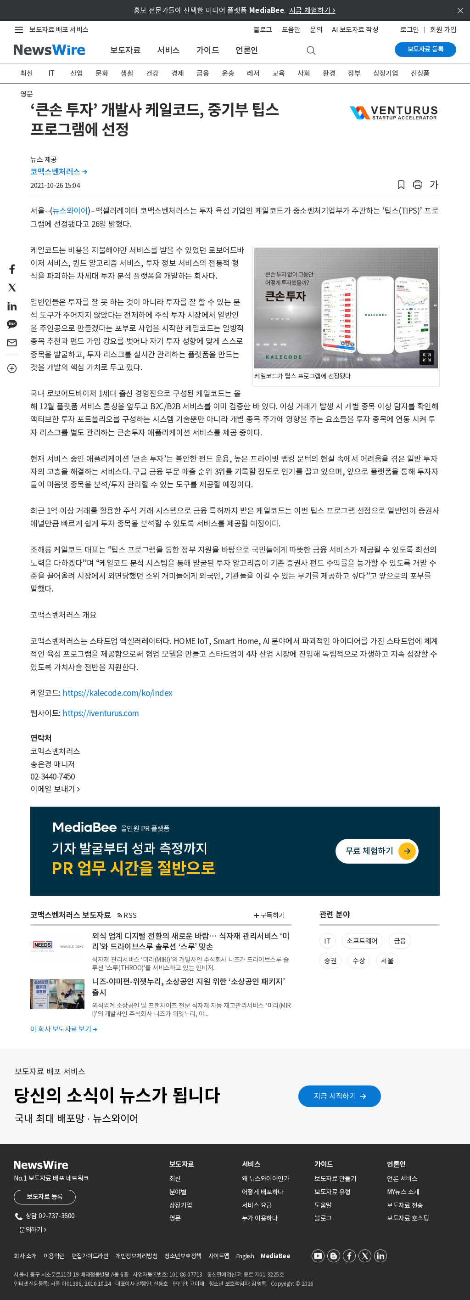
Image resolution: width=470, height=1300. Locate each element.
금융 (202, 73)
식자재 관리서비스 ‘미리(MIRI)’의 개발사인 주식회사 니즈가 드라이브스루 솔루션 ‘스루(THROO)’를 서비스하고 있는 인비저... (190, 963)
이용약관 (54, 1256)
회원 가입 (443, 29)
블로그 (262, 29)
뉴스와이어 (70, 211)
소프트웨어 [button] (362, 941)
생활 (127, 73)
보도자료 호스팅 (408, 1218)
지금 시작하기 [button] (335, 1096)
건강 (152, 73)
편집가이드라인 (90, 1256)
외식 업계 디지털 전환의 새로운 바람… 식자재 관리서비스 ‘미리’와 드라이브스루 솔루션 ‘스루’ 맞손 (190, 941)
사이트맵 (218, 1256)
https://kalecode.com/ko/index (117, 693)
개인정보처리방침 (136, 1256)
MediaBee (275, 1256)
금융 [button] (400, 941)
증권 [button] (330, 960)
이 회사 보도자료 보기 (63, 1029)
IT (52, 73)
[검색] (311, 51)
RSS (130, 915)
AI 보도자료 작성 (355, 29)
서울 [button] (387, 960)
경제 (177, 73)
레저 (253, 73)
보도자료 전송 (405, 1205)
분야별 (178, 1192)
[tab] (202, 1164)
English (245, 1256)
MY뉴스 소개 (403, 1192)
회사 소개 (25, 1256)
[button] (401, 185)
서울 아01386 (66, 1283)
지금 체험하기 (312, 10)
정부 (354, 73)
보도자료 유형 (332, 1192)
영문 (26, 94)
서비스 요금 (257, 1205)
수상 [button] (358, 960)
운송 (228, 73)
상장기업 (385, 73)
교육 (278, 73)
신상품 (420, 73)
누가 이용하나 (260, 1218)
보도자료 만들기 (335, 1179)
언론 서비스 (402, 1179)
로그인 (409, 29)
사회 (303, 73)
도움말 (291, 29)
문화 (101, 73)
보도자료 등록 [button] (45, 1197)
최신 (26, 73)
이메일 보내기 (55, 789)
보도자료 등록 (426, 49)
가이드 (207, 50)
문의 (316, 29)
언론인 (246, 50)
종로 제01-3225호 (263, 1274)
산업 (76, 73)
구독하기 (272, 915)
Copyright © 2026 (292, 1283)
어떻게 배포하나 (263, 1192)
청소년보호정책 (182, 1256)
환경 (329, 73)
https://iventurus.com (100, 713)
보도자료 (125, 50)
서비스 (168, 50)
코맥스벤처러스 (58, 172)
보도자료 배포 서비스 (59, 29)
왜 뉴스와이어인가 (266, 1179)
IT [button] (327, 941)
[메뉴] (21, 30)
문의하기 (32, 1230)
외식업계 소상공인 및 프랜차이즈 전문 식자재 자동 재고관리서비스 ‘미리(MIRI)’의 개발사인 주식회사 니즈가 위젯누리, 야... (191, 1009)
